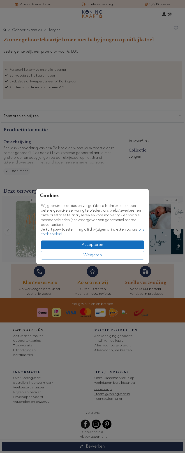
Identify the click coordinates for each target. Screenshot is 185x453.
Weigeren (92, 255)
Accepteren (92, 245)
